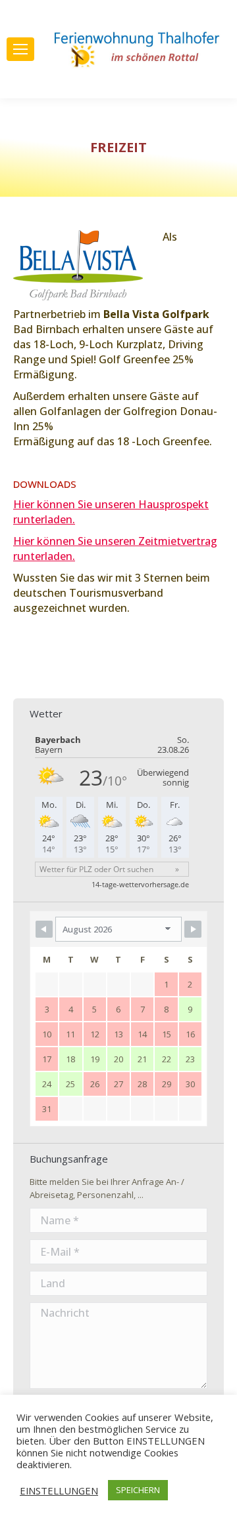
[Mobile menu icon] (20, 49)
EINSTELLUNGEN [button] (59, 1490)
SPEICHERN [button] (138, 1490)
